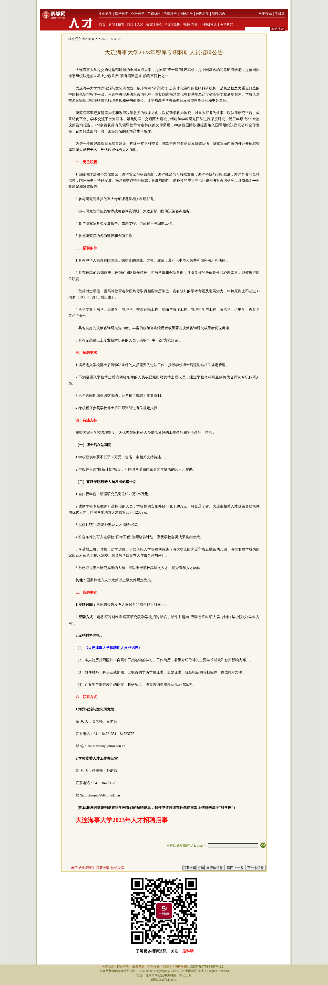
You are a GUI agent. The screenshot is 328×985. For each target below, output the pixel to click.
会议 (149, 24)
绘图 (177, 24)
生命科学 (105, 14)
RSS (165, 966)
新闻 (111, 24)
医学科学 (121, 14)
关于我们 (108, 966)
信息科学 (170, 14)
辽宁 (78, 39)
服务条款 (138, 966)
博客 (121, 24)
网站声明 (123, 966)
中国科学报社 (181, 966)
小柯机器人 (208, 24)
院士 (130, 24)
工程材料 (154, 14)
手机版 (280, 14)
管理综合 (218, 14)
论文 (167, 24)
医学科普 (226, 24)
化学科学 (138, 14)
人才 (140, 24)
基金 (159, 24)
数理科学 (202, 14)
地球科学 (186, 14)
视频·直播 (190, 24)
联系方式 (153, 966)
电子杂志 (265, 14)
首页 (102, 24)
